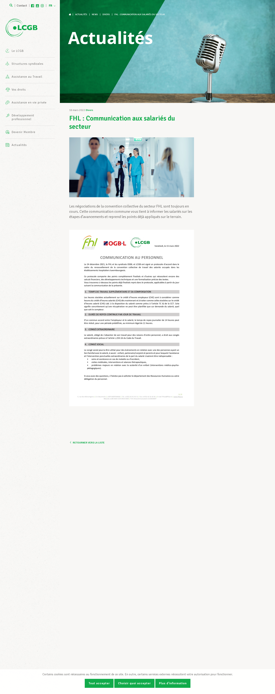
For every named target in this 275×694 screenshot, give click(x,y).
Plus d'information (173, 683)
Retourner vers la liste (89, 442)
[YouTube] (37, 5)
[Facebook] (32, 5)
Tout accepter (99, 683)
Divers (89, 110)
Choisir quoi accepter (134, 683)
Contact (22, 5)
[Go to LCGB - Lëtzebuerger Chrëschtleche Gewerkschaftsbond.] (70, 14)
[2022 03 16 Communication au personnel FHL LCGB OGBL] (131, 318)
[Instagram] (42, 5)
